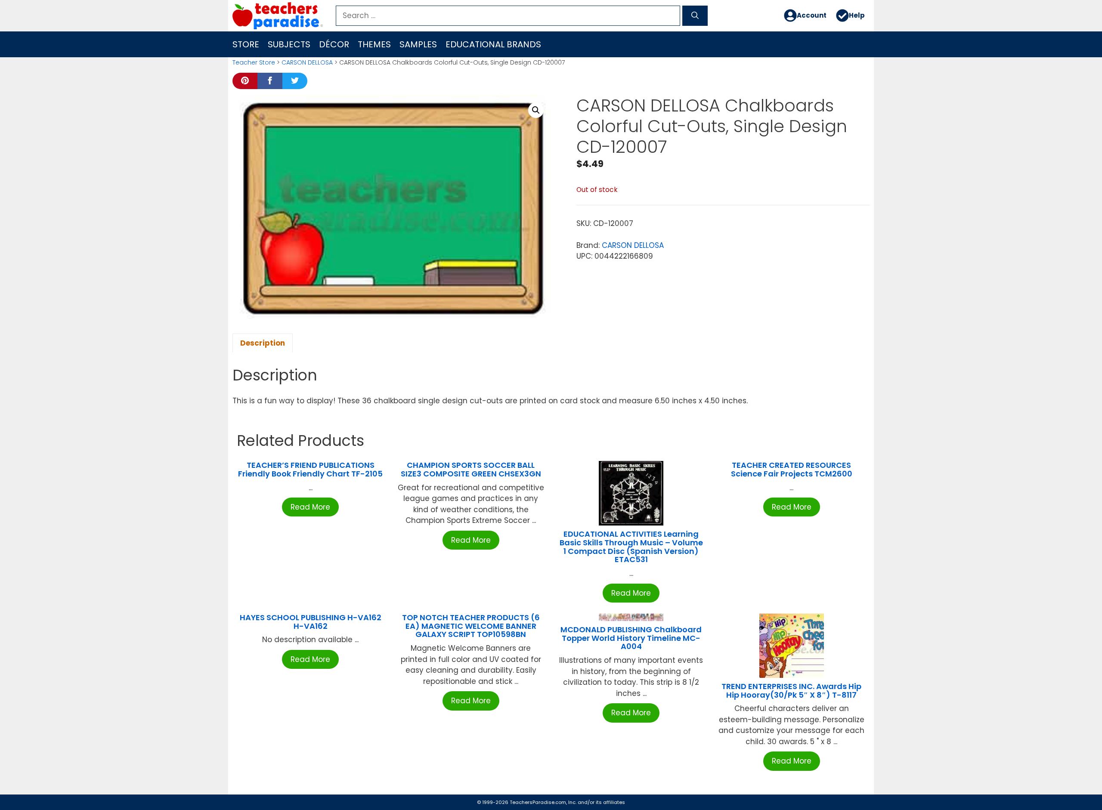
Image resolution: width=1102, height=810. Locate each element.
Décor (334, 44)
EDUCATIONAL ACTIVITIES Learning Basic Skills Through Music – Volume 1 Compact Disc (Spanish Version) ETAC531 (631, 547)
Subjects (289, 44)
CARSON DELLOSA (307, 62)
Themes (374, 44)
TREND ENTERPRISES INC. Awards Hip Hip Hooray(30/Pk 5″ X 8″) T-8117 (791, 690)
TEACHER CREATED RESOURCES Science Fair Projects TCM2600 (791, 469)
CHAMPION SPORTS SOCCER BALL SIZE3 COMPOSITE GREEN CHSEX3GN (471, 469)
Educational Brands (493, 44)
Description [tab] (262, 343)
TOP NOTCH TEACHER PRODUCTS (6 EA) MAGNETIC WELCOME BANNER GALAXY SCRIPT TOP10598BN (471, 626)
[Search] (695, 16)
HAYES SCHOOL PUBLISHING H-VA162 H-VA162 (310, 621)
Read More (310, 507)
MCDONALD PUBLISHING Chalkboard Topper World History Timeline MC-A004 (631, 638)
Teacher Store (253, 62)
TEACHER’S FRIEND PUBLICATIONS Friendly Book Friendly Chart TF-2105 (310, 469)
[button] (536, 110)
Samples (418, 44)
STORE (245, 44)
